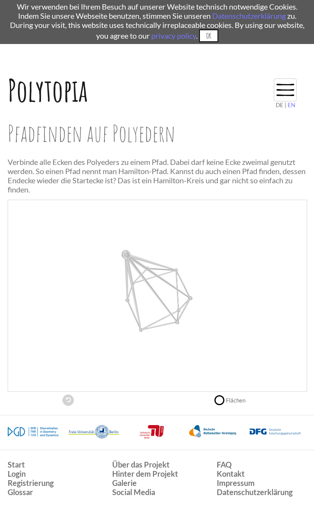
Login (17, 473)
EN (291, 104)
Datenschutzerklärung (249, 15)
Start (16, 464)
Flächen (235, 400)
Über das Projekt (141, 464)
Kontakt (231, 473)
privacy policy (173, 35)
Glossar (20, 492)
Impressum (236, 482)
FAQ (224, 464)
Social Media (133, 492)
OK (208, 36)
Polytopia (48, 90)
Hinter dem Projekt (145, 473)
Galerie (124, 482)
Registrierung (31, 482)
